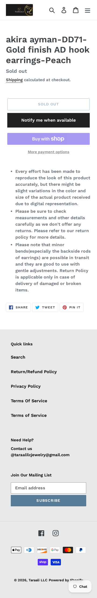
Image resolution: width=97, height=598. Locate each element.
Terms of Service (29, 415)
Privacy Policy (26, 386)
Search (18, 357)
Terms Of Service (29, 400)
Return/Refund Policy (34, 371)
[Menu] (87, 10)
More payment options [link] (48, 152)
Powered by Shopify (66, 580)
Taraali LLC (38, 580)
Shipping (14, 79)
